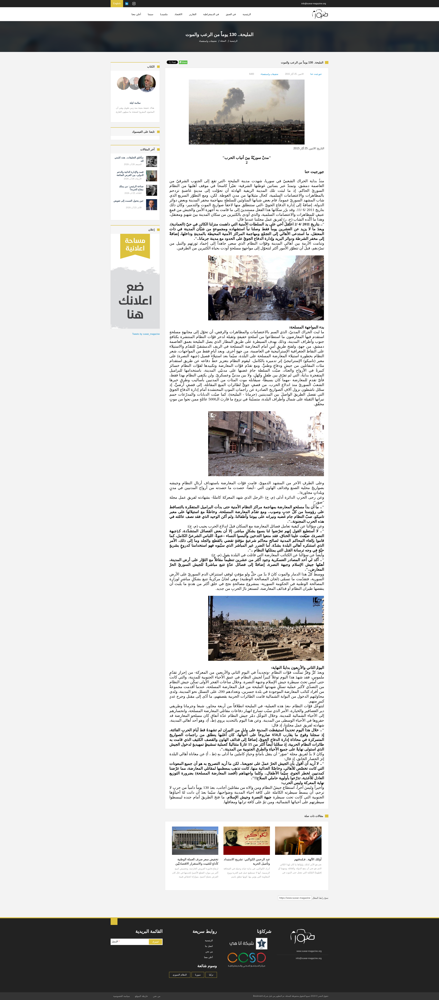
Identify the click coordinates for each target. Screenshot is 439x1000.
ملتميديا (164, 14)
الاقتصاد (178, 14)
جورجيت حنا (316, 74)
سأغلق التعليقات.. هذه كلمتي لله (129, 159)
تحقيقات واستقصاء (269, 74)
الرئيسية (247, 14)
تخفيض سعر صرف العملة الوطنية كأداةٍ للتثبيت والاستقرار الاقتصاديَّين (196, 861)
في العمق (231, 14)
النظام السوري (180, 974)
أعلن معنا (136, 14)
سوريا (198, 974)
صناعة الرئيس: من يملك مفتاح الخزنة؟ (131, 188)
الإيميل (116, 941)
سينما (150, 14)
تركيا (211, 974)
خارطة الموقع (141, 996)
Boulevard (258, 996)
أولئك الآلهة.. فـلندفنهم (308, 859)
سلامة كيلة (135, 102)
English (117, 3)
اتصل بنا (209, 946)
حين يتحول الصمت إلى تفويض (129, 200)
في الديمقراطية (211, 14)
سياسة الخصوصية (121, 996)
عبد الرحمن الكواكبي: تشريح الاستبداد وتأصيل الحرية (247, 861)
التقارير (192, 14)
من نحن (209, 951)
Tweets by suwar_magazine (146, 334)
